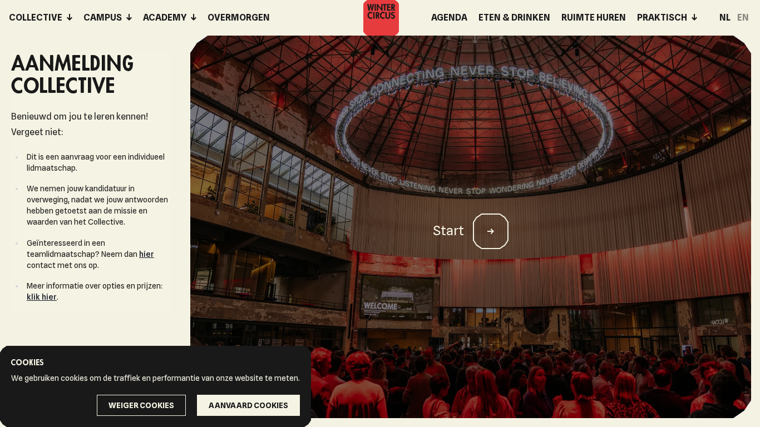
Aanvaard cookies (248, 405)
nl (725, 17)
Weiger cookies (141, 405)
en (743, 17)
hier (146, 254)
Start (448, 230)
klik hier (42, 296)
